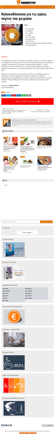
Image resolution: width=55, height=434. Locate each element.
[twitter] (47, 6)
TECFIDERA (29, 298)
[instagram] (50, 6)
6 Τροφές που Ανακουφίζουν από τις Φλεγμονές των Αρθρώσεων (10, 148)
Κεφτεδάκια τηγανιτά (25, 166)
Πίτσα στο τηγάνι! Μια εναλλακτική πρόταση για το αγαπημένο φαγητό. (44, 167)
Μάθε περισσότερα (24, 433)
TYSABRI (6, 300)
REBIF (5, 298)
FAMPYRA (29, 293)
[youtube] (53, 6)
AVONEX (6, 288)
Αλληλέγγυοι (4, 22)
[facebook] (44, 6)
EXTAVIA (6, 293)
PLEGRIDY (29, 295)
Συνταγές (8, 92)
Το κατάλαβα (33, 433)
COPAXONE (29, 291)
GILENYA (6, 295)
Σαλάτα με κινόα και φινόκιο (44, 146)
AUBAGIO (29, 288)
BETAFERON (7, 291)
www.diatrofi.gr (9, 87)
